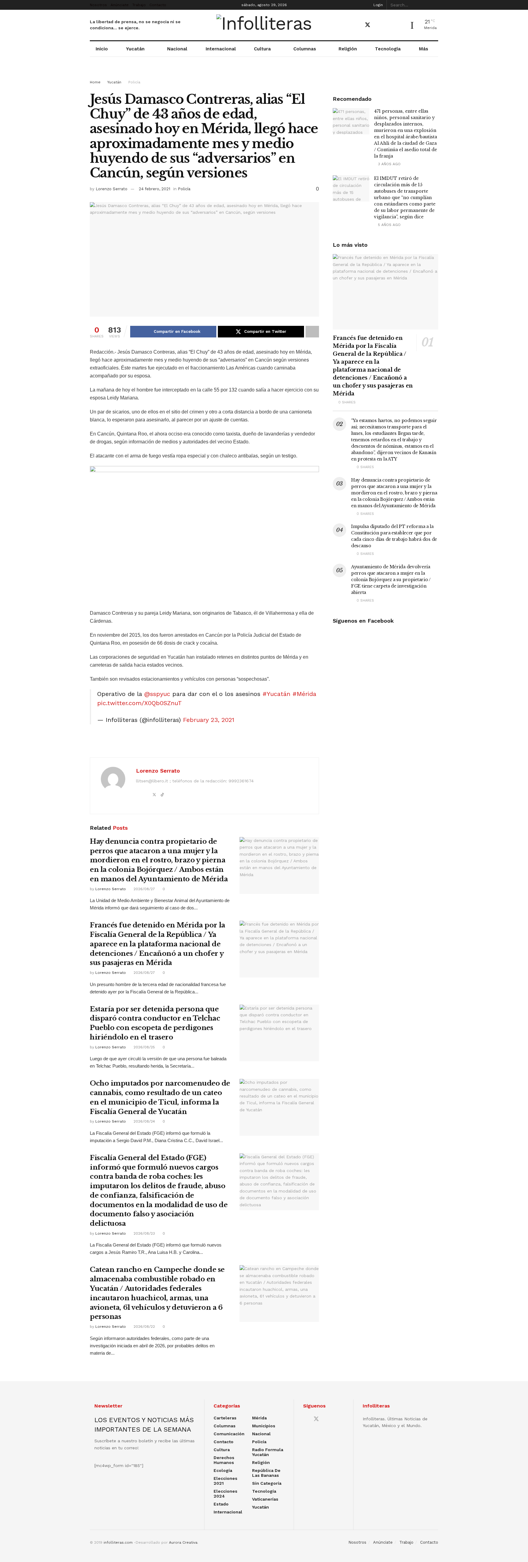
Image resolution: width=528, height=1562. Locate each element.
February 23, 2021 (208, 719)
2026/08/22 (143, 1326)
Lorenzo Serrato (111, 189)
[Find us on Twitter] (367, 25)
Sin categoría (266, 1483)
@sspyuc (157, 693)
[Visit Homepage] (264, 25)
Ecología (223, 1470)
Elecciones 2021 (225, 1481)
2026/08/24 (143, 1121)
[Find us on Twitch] (399, 25)
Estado (221, 1504)
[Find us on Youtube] (378, 25)
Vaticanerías (265, 1499)
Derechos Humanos (224, 1460)
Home (95, 82)
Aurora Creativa (183, 1542)
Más (423, 49)
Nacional (177, 49)
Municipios (263, 1425)
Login (377, 5)
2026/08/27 (143, 889)
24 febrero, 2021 (154, 189)
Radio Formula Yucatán (267, 1452)
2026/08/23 (143, 1233)
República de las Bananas (266, 1473)
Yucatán (135, 49)
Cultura (262, 49)
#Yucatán (276, 693)
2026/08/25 (143, 1047)
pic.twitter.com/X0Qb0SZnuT (139, 703)
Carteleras (225, 1417)
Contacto (157, 5)
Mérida (259, 1417)
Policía (134, 82)
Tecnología (388, 49)
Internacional (221, 49)
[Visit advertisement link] (264, 74)
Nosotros (98, 5)
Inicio (102, 49)
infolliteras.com (118, 1542)
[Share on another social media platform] (312, 331)
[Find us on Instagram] (389, 25)
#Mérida (304, 693)
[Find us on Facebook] (356, 25)
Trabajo (139, 5)
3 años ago (389, 164)
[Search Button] (434, 5)
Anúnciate (120, 5)
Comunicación (229, 1433)
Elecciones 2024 (225, 1493)
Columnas (304, 49)
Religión (348, 49)
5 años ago (389, 225)
